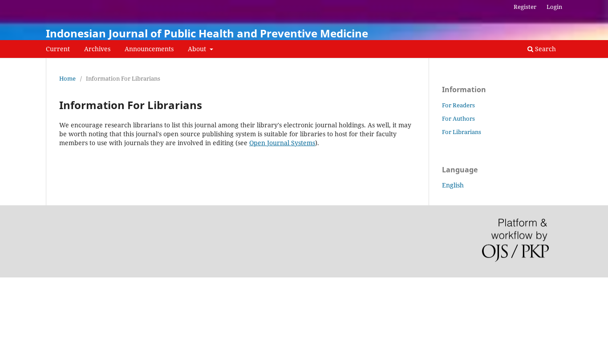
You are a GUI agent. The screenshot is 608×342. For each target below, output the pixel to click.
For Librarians (461, 132)
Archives (97, 49)
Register (525, 7)
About (198, 49)
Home (67, 78)
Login (554, 7)
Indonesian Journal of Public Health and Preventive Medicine (207, 33)
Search (544, 49)
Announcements (149, 49)
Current (58, 49)
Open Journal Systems (282, 142)
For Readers (458, 105)
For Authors (458, 118)
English (453, 185)
